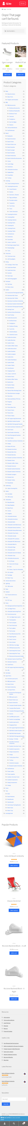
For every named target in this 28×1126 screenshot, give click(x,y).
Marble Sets (10, 382)
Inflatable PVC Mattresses (13, 541)
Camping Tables (11, 231)
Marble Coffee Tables (12, 379)
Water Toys (10, 578)
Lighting (8, 583)
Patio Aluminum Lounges (13, 393)
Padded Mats (10, 172)
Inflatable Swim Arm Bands (14, 552)
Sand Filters (10, 664)
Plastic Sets (10, 413)
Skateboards (10, 802)
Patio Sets (9, 396)
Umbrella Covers (13, 334)
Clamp (9, 161)
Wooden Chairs (11, 460)
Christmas (8, 253)
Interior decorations (11, 580)
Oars (10, 566)
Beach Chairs (10, 141)
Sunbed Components (14, 749)
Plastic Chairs (10, 410)
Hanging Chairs (11, 371)
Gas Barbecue (10, 768)
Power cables (10, 771)
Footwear (8, 281)
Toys (7, 791)
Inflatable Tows (11, 555)
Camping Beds (10, 217)
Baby (7, 91)
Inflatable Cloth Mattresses (14, 524)
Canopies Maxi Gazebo (14, 708)
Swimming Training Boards (14, 805)
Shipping (6, 1026)
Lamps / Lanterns (11, 242)
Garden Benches (11, 340)
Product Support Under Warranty (12, 1049)
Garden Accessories (12, 317)
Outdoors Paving (13, 326)
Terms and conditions (9, 1020)
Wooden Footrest (11, 466)
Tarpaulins (12, 203)
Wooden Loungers (11, 474)
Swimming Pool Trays (14, 653)
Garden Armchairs (11, 337)
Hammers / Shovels (14, 194)
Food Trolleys (10, 315)
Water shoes (10, 287)
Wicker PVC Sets (11, 446)
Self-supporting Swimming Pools (15, 667)
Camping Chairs (11, 222)
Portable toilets (13, 200)
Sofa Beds (9, 494)
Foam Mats (10, 239)
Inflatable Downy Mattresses (14, 530)
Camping (8, 180)
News (7, 589)
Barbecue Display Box (14, 110)
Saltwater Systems (12, 662)
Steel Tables (10, 438)
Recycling (6, 1060)
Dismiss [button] (2, 1119)
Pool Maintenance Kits (14, 634)
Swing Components (14, 751)
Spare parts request (8, 1051)
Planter (9, 404)
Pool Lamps (12, 631)
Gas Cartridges (12, 122)
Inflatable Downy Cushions (14, 527)
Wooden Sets (10, 477)
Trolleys (9, 178)
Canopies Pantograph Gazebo (16, 711)
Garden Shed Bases (12, 359)
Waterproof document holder (16, 656)
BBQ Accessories (11, 105)
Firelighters (12, 119)
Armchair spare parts (12, 678)
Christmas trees (11, 256)
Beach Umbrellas (11, 155)
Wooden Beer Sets (11, 452)
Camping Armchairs (12, 214)
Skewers (11, 125)
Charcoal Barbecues (12, 127)
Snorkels (9, 273)
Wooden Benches (11, 455)
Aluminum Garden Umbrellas (14, 304)
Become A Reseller (8, 1057)
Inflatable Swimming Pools (14, 611)
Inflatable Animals (12, 516)
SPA (8, 670)
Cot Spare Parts (11, 689)
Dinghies (9, 513)
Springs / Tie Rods (13, 739)
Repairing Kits (12, 636)
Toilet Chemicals (13, 211)
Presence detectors (12, 594)
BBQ (7, 102)
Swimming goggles (12, 278)
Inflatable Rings (11, 547)
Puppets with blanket (12, 99)
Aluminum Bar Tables (12, 298)
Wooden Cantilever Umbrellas (14, 457)
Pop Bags (9, 575)
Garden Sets (10, 357)
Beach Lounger (11, 150)
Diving (7, 262)
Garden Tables (10, 365)
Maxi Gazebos (10, 387)
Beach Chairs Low (11, 144)
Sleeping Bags (10, 248)
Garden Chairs (10, 343)
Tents (10, 208)
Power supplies (11, 774)
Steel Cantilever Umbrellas (14, 427)
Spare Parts (8, 675)
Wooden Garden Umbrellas (14, 471)
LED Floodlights (11, 259)
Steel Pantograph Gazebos (14, 435)
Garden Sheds (10, 362)
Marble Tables (10, 385)
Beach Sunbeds (11, 152)
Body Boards (10, 799)
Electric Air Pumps (13, 564)
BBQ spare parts (11, 681)
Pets (7, 597)
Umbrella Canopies (14, 763)
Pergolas (9, 401)
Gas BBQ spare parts (14, 716)
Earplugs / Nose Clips (12, 264)
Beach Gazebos (11, 147)
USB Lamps (10, 496)
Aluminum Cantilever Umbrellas (15, 301)
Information (7, 1017)
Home (5, 9)
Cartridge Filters (11, 608)
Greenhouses (10, 368)
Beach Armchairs (11, 138)
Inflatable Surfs (11, 550)
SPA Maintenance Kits (14, 647)
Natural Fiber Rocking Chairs (14, 390)
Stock (7, 788)
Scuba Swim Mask (11, 267)
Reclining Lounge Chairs (13, 245)
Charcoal (11, 116)
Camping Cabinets (11, 220)
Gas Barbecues (11, 130)
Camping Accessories (12, 186)
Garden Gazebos (11, 351)
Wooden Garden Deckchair (13, 468)
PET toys (9, 600)
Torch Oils (11, 329)
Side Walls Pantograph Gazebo (14, 424)
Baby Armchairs (11, 94)
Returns (6, 1028)
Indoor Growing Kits (12, 488)
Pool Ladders (12, 628)
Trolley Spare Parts (14, 757)
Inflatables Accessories (13, 558)
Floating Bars (12, 620)
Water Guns (10, 807)
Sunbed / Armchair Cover (15, 746)
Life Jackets (10, 572)
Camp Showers (13, 189)
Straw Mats (10, 175)
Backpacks (10, 136)
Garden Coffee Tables (12, 345)
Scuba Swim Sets (11, 270)
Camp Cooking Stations (13, 183)
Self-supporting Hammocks (14, 418)
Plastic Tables (10, 415)
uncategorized (9, 813)
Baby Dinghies (10, 505)
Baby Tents (10, 97)
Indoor (7, 491)
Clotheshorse (10, 234)
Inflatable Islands (11, 536)
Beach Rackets (11, 796)
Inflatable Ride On (11, 544)
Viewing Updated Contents (10, 1054)
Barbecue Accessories (14, 108)
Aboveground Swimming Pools (14, 606)
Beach (7, 133)
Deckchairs (10, 166)
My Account (4, 1123)
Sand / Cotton (12, 639)
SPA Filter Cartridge (14, 645)
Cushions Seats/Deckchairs (14, 312)
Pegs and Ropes (13, 197)
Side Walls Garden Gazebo (13, 421)
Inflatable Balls (11, 522)
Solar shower (12, 642)
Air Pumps (11, 561)
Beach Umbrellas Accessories (14, 158)
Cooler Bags (10, 164)
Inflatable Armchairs (12, 169)
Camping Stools (11, 228)
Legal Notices (7, 1023)
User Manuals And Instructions (11, 1043)
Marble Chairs (10, 376)
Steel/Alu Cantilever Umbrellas (15, 441)
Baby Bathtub (10, 502)
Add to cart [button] (7, 74)
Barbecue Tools (13, 113)
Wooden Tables (11, 480)
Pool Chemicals (13, 625)
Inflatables (8, 499)
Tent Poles (12, 206)
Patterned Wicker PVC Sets (13, 399)
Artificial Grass (13, 320)
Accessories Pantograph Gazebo (15, 292)
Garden (7, 289)
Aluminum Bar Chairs (12, 295)
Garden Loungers (11, 354)
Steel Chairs (10, 429)
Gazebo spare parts (14, 722)
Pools (7, 603)
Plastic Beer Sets (11, 407)
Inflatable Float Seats (12, 533)
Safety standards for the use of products (13, 1046)
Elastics (11, 192)
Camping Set (10, 225)
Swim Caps (10, 276)
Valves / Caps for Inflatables (16, 569)
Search (14, 1123)
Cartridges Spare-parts (15, 617)
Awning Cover (10, 309)
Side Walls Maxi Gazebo (15, 733)
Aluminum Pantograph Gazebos (15, 306)
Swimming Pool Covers (15, 650)
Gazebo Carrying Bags (14, 719)
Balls (8, 793)
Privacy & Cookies (8, 1031)
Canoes (9, 510)
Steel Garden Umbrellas (13, 432)
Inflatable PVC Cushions (13, 538)
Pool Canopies (12, 622)
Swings (9, 443)
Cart (21, 1122)
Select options (14, 865)
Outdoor (8, 592)
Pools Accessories (11, 614)
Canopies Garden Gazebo (15, 705)
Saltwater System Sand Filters (14, 659)
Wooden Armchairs (12, 449)
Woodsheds (10, 483)
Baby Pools (10, 508)
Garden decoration (12, 348)
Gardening (8, 485)
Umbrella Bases (13, 331)
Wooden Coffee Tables (12, 463)
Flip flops (9, 284)
